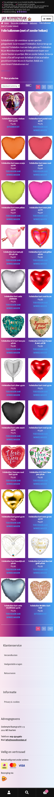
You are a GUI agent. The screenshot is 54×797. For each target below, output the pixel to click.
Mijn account (9, 792)
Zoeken (27, 792)
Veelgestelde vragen (13, 664)
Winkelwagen (41, 790)
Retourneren (9, 673)
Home (6, 23)
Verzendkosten (10, 655)
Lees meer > (6, 70)
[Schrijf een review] (22, 12)
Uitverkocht (13, 127)
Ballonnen (33, 23)
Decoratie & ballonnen (19, 23)
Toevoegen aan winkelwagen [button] (40, 129)
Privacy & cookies (12, 702)
